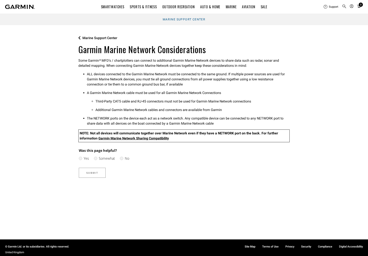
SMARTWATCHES (112, 6)
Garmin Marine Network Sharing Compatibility (133, 138)
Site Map (250, 246)
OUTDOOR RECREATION (178, 6)
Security (306, 246)
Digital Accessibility (351, 246)
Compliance (325, 246)
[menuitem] (331, 7)
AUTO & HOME (210, 6)
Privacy (289, 246)
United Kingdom (14, 252)
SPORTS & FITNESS (143, 6)
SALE (264, 6)
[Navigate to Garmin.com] (20, 7)
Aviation (248, 6)
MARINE (231, 6)
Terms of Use (270, 246)
